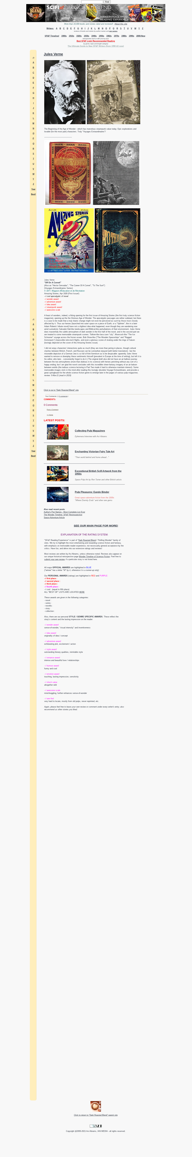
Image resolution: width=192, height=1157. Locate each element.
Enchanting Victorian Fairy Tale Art (94, 451)
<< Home (50, 415)
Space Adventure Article (54, 517)
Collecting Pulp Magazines (90, 430)
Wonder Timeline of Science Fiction (94, 556)
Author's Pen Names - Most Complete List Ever (64, 512)
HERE (82, 592)
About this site (121, 24)
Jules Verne (53, 54)
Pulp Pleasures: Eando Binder (92, 492)
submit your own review (54, 559)
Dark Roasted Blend (87, 540)
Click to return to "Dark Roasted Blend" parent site (96, 1115)
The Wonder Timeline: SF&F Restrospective (63, 515)
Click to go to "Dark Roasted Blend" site (61, 390)
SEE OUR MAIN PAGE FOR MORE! (96, 525)
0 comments (63, 396)
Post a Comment (52, 409)
